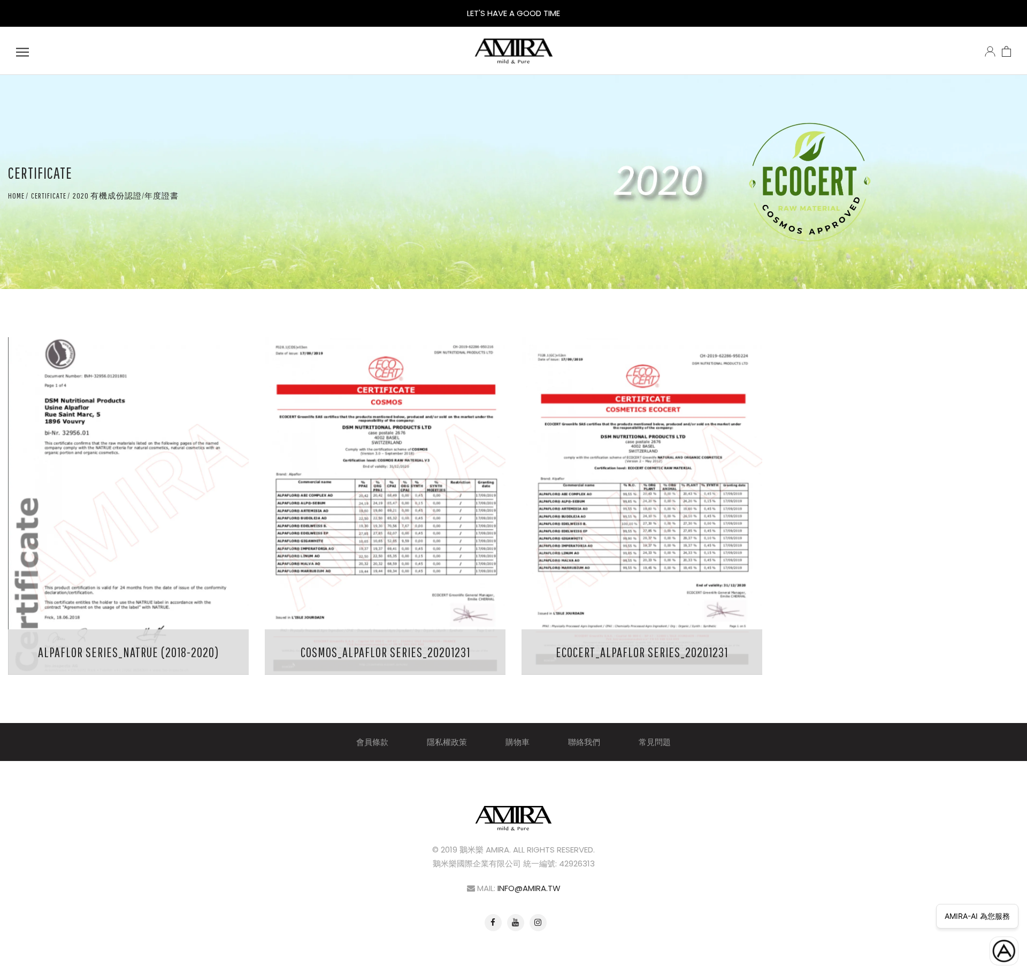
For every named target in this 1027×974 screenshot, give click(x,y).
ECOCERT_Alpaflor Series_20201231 (642, 652)
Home (16, 195)
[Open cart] (1006, 51)
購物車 (517, 742)
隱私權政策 (447, 742)
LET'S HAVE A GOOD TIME (513, 13)
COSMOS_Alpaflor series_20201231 (385, 652)
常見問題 (655, 742)
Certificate (48, 195)
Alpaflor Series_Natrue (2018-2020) (128, 652)
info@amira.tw (529, 888)
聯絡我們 (584, 742)
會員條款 (372, 742)
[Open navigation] (22, 51)
